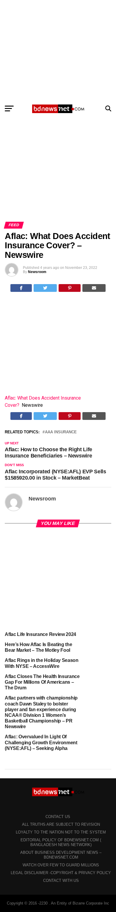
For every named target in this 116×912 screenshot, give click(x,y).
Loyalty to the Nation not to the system (61, 832)
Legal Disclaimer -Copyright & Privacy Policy (61, 873)
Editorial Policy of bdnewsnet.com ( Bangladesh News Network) (61, 842)
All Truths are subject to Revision (61, 824)
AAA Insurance (61, 432)
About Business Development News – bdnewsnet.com (60, 854)
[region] (58, 50)
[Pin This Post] (70, 288)
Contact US (58, 816)
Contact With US (61, 880)
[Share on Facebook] (21, 288)
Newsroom (37, 272)
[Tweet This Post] (45, 288)
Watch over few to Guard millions (61, 865)
